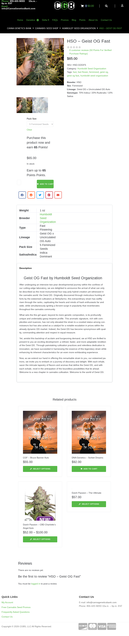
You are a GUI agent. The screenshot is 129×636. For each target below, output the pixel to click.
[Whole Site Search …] (106, 6)
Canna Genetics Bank (19, 28)
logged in (35, 583)
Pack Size (31, 118)
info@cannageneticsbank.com (102, 602)
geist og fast (73, 75)
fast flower (83, 72)
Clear (29, 129)
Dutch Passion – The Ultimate (86, 493)
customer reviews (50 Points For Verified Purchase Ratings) (90, 52)
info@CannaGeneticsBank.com (18, 8)
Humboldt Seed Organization (79, 28)
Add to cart (47, 184)
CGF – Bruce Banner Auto (36, 457)
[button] (18, 67)
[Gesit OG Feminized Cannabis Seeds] (40, 61)
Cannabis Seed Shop (46, 28)
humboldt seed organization (94, 75)
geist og (104, 72)
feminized (94, 72)
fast (75, 72)
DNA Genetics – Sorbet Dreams (87, 457)
